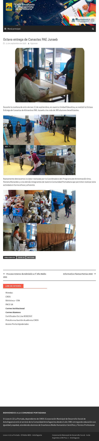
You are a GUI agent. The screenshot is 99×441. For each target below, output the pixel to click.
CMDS (8, 296)
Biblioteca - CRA (13, 300)
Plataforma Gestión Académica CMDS (22, 320)
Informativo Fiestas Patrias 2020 (78, 274)
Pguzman (34, 43)
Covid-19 (21, 257)
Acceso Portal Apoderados (17, 324)
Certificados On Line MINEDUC (19, 316)
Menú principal (13, 28)
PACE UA (9, 304)
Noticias (30, 257)
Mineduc (9, 292)
